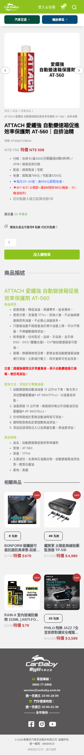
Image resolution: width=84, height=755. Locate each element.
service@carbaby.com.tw (42, 690)
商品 (15, 111)
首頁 (6, 111)
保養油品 (26, 111)
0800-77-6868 (42, 684)
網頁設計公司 (35, 749)
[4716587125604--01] (42, 70)
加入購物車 (42, 254)
